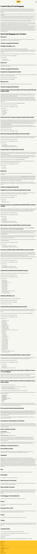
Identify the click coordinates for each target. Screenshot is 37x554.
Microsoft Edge (4, 399)
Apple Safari (4, 397)
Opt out (16, 163)
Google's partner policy (21, 103)
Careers (2, 544)
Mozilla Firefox (4, 396)
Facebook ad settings (4, 233)
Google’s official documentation (24, 157)
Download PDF (3, 536)
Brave (3, 400)
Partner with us (3, 545)
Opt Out (16, 106)
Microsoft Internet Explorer (6, 398)
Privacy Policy (14, 55)
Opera (3, 401)
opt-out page (30, 258)
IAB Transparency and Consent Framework (28, 176)
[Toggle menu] (35, 1)
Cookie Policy (2, 551)
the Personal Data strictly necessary (20, 538)
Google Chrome (4, 395)
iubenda (2, 538)
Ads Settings (31, 313)
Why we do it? (3, 541)
